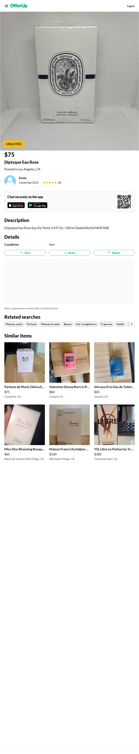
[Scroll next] (132, 324)
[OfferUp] (19, 6)
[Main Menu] (6, 6)
